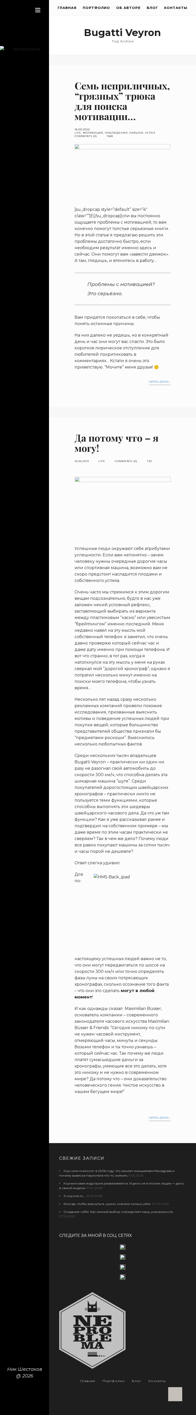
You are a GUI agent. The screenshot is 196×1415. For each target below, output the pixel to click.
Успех (150, 132)
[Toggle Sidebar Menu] (38, 10)
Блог (152, 8)
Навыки (136, 132)
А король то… (74, 1196)
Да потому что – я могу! (116, 442)
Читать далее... (159, 381)
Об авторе (128, 8)
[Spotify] (122, 1277)
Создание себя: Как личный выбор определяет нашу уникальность (118, 1212)
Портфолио (96, 8)
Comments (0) (86, 136)
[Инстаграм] (122, 1259)
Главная (67, 8)
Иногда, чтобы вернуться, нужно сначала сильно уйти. (107, 1204)
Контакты (175, 8)
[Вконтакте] (122, 1269)
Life (78, 132)
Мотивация (93, 132)
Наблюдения (116, 132)
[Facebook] (122, 1249)
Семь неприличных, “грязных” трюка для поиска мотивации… (122, 101)
